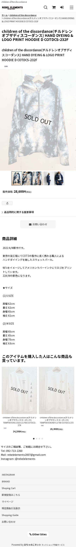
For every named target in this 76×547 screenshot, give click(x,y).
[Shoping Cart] (54, 7)
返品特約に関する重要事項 (19, 212)
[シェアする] (7, 203)
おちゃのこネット (32, 544)
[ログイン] (62, 7)
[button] (45, 7)
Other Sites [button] (39, 534)
